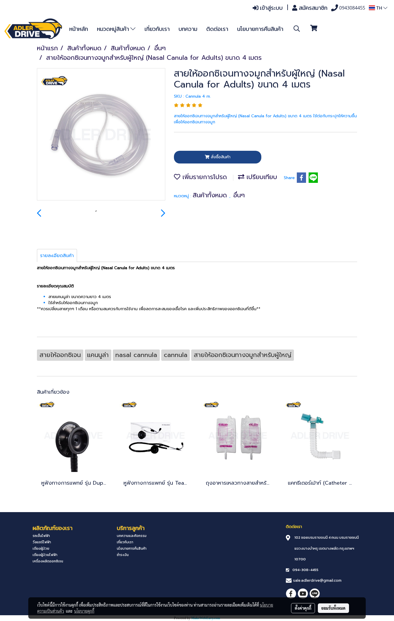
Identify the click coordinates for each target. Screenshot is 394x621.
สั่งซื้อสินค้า (219, 157)
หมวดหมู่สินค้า (113, 29)
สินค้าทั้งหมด (211, 195)
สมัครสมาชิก (312, 7)
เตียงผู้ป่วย (41, 548)
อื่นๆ (239, 195)
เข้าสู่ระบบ (270, 7)
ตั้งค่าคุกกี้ (303, 608)
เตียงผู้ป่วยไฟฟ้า (45, 554)
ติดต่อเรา (217, 29)
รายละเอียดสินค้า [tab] (57, 255)
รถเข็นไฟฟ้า (41, 535)
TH (379, 7)
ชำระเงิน (123, 554)
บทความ (188, 29)
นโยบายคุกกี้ (84, 610)
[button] (296, 28)
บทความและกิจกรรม (132, 535)
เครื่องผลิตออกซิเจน (48, 561)
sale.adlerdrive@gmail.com (317, 580)
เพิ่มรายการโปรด (203, 177)
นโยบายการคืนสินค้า (260, 29)
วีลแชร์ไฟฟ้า (42, 542)
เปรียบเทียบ (260, 177)
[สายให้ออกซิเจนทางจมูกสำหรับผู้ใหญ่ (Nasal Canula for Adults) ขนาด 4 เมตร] (101, 134)
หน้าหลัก (78, 29)
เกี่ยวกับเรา (157, 29)
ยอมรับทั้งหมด (333, 608)
